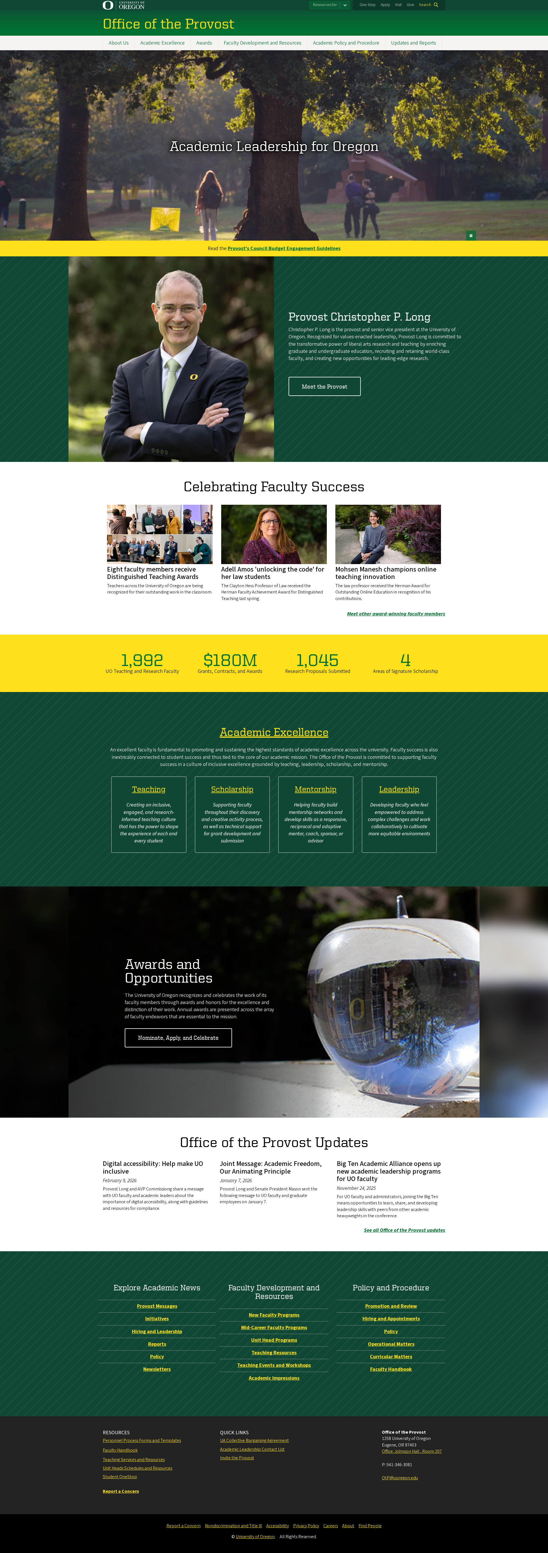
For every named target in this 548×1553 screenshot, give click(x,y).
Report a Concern (183, 1526)
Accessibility (277, 1526)
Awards (204, 43)
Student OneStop (120, 1477)
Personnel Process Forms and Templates (142, 1440)
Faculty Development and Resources (262, 43)
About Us (119, 43)
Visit (398, 5)
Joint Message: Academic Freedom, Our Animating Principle (271, 1167)
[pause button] (471, 236)
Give (410, 5)
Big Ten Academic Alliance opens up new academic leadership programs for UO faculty (389, 1171)
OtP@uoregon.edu (400, 1478)
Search (425, 5)
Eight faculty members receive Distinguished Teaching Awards (152, 573)
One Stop (368, 5)
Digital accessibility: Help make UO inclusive (153, 1167)
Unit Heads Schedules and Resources (137, 1468)
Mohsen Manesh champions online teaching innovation (385, 573)
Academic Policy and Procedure (346, 43)
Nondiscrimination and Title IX (233, 1526)
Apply (385, 5)
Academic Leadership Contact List (252, 1449)
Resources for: (325, 5)
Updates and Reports (413, 43)
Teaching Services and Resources (134, 1460)
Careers (330, 1526)
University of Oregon (255, 1537)
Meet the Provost (324, 386)
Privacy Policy (306, 1526)
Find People (370, 1526)
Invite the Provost (237, 1458)
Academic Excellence (162, 43)
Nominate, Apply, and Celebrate (178, 1037)
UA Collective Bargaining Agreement (254, 1440)
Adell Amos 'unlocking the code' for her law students (272, 573)
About (348, 1526)
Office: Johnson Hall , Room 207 (412, 1451)
